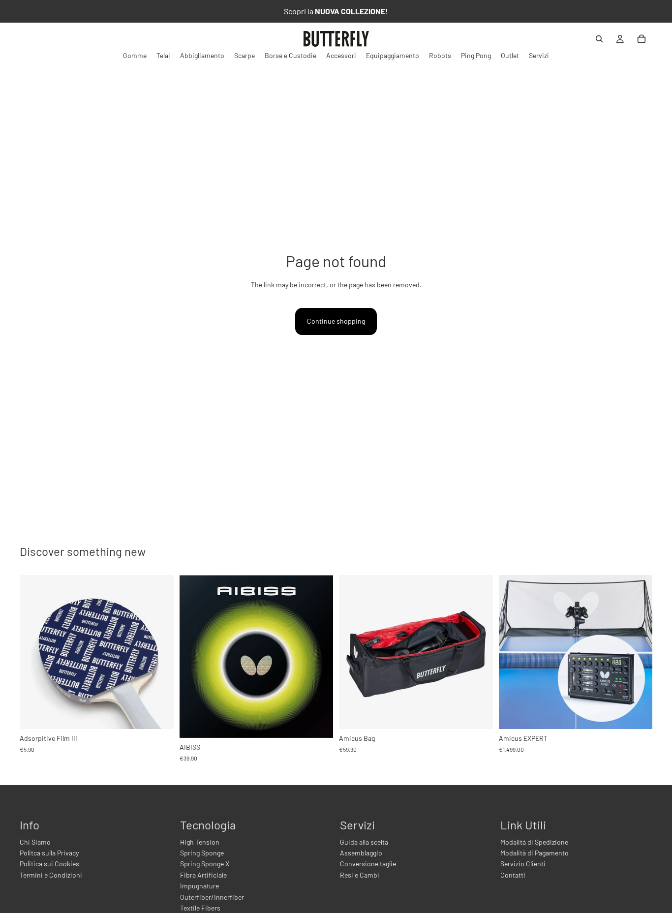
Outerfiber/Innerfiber (212, 897)
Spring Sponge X (204, 863)
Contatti (512, 875)
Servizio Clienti (523, 863)
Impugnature (199, 886)
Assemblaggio (361, 853)
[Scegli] (318, 722)
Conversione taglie (368, 863)
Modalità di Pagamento (534, 853)
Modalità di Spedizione (534, 842)
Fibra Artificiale (203, 875)
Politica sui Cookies (49, 863)
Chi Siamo (35, 842)
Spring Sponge (202, 853)
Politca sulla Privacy (49, 853)
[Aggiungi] (158, 714)
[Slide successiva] (318, 656)
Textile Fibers (200, 908)
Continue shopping (336, 321)
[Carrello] (641, 39)
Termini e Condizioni (51, 875)
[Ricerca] (599, 39)
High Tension (199, 842)
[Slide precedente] (194, 656)
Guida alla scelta (364, 842)
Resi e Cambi (359, 875)
